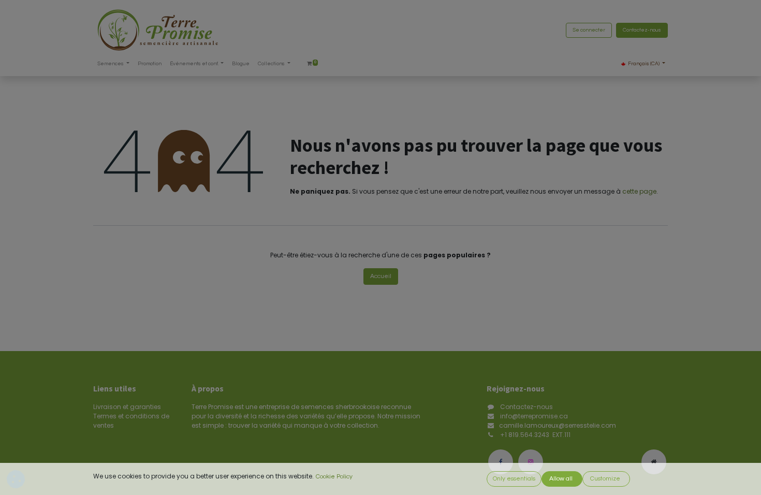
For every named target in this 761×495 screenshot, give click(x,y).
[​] (500, 461)
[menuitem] (150, 64)
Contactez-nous (642, 30)
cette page (639, 191)
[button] (514, 479)
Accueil (380, 276)
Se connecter (589, 30)
